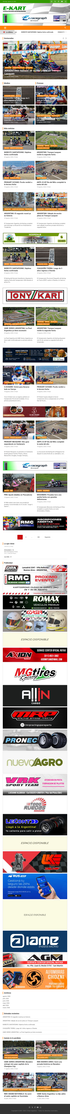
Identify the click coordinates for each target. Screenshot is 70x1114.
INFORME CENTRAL (57, 1055)
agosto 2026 (6, 996)
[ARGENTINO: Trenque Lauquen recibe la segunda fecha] (51, 316)
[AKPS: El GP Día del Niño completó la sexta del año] (51, 429)
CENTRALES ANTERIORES (11, 1055)
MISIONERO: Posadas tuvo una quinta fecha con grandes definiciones (49, 497)
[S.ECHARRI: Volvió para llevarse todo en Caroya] (18, 375)
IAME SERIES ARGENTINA (19, 67)
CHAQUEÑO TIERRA (9, 95)
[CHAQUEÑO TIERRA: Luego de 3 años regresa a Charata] (51, 256)
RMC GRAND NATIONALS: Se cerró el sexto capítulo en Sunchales (17, 1095)
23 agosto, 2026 (8, 218)
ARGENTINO (40, 145)
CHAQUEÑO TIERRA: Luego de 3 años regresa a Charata (31, 32)
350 (38, 537)
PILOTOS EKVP (53, 95)
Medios (7, 83)
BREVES (7, 148)
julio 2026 (6, 998)
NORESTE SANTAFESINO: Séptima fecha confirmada (17, 153)
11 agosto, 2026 (41, 122)
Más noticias (9, 128)
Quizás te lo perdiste (12, 1038)
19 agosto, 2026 (41, 157)
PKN (11, 490)
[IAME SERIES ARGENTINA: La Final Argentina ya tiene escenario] (18, 316)
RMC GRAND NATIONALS (25, 1089)
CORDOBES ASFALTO (42, 95)
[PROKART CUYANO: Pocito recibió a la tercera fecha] (51, 375)
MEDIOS (18, 95)
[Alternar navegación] (5, 28)
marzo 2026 (6, 1007)
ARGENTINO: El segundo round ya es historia (16, 1017)
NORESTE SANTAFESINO (16, 148)
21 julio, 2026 (40, 1098)
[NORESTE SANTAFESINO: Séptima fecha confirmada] (18, 256)
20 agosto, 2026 (9, 76)
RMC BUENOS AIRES (43, 1057)
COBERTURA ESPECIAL (18, 209)
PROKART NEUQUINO (15, 115)
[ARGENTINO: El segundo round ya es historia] (18, 201)
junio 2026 (6, 1001)
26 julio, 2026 (8, 1098)
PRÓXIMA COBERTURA (43, 148)
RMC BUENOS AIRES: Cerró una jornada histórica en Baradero (49, 1063)
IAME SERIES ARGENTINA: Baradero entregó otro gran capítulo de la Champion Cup (18, 1064)
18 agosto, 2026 (8, 122)
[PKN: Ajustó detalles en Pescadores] (18, 483)
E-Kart (16, 76)
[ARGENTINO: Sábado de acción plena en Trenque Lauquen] (51, 201)
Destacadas (9, 38)
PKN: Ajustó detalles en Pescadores (18, 495)
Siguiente (47, 537)
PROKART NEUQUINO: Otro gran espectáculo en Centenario (16, 119)
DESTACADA (8, 67)
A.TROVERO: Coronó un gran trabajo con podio (51, 119)
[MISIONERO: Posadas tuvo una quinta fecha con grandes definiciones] (51, 483)
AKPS (38, 178)
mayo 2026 (6, 1003)
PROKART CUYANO (15, 178)
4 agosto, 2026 (41, 1066)
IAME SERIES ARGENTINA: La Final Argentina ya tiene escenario (18, 329)
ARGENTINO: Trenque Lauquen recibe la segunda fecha (49, 153)
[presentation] (63, 38)
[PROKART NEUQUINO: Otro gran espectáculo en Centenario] (18, 429)
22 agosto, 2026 (41, 218)
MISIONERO (46, 490)
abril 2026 (6, 1005)
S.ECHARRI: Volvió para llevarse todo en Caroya (49, 99)
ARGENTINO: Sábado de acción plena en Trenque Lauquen (49, 214)
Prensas (40, 83)
